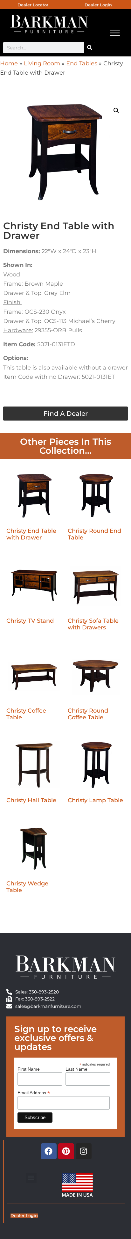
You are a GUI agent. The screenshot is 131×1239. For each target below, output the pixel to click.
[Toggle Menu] (115, 33)
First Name (28, 1069)
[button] (116, 110)
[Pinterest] (66, 1151)
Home (9, 63)
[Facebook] (49, 1151)
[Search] (89, 47)
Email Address (33, 1092)
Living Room (42, 63)
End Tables (81, 63)
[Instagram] (84, 1151)
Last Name (76, 1069)
